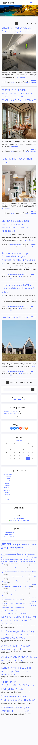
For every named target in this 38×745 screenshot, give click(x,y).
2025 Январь (7, 494)
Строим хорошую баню (8, 591)
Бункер (30, 552)
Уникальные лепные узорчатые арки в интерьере (18, 698)
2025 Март (6, 499)
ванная (7, 556)
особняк (17, 552)
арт (14, 563)
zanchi (12, 82)
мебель (18, 554)
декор (2, 559)
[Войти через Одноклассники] (26, 428)
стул (2, 563)
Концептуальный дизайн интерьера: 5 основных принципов (16, 671)
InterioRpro (8, 2)
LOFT (25, 563)
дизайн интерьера (30, 561)
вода (27, 552)
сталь (14, 556)
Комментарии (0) (31, 82)
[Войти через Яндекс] (20, 428)
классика (29, 550)
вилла (34, 558)
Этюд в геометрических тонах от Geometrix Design (19, 658)
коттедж (12, 552)
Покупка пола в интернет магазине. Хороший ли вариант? (18, 577)
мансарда (26, 556)
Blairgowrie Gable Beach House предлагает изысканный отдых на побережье (15, 225)
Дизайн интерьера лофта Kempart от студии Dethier (17, 29)
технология (18, 558)
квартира (25, 544)
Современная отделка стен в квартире (13, 607)
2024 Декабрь (7, 492)
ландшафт (34, 544)
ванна (11, 559)
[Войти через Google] (23, 428)
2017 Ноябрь (7, 478)
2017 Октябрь (7, 476)
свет (15, 550)
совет (23, 558)
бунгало (11, 556)
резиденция (22, 559)
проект (26, 558)
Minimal (6, 563)
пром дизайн (10, 561)
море (22, 563)
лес (11, 554)
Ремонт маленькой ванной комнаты (12, 599)
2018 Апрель (7, 485)
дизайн (6, 544)
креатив (27, 548)
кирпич (27, 559)
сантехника (7, 559)
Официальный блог (9, 532)
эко (5, 552)
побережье (29, 563)
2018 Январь (7, 483)
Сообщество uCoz (9, 534)
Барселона (22, 561)
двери (13, 558)
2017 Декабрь (7, 481)
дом (3, 547)
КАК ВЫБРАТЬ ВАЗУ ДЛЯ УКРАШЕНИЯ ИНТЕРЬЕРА (15, 709)
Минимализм (5, 558)
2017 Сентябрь (8, 474)
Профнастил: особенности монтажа (12, 595)
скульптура (17, 563)
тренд (29, 544)
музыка (30, 558)
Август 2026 (19, 440)
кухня (17, 556)
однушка (10, 563)
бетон (7, 550)
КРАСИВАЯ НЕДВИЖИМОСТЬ (11, 413)
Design (16, 561)
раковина (34, 563)
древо (8, 554)
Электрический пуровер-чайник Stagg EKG (16, 647)
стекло (3, 550)
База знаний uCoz (9, 536)
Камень (11, 550)
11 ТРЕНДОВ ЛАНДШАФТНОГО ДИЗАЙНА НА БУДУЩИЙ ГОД (18, 603)
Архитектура (12, 547)
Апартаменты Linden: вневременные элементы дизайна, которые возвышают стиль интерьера (19, 94)
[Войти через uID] (11, 428)
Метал (31, 548)
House (22, 547)
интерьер (17, 544)
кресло (22, 554)
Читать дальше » (21, 77)
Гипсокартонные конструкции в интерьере (14, 567)
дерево (33, 550)
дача (7, 552)
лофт (2, 552)
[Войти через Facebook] (17, 428)
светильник (20, 550)
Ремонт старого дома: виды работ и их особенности (16, 586)
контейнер (4, 554)
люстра (24, 550)
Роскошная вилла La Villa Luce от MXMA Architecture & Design (18, 288)
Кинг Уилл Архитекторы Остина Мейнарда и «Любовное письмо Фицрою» (19, 256)
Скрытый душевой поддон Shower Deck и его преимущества (19, 571)
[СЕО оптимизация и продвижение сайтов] (19, 520)
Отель (13, 554)
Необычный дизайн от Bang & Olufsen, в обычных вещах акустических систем (18, 634)
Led (23, 556)
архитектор (22, 552)
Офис (10, 558)
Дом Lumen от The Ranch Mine (19, 317)
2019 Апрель (7, 490)
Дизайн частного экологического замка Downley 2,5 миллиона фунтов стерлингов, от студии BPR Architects (19, 616)
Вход (23, 399)
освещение (4, 561)
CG (19, 561)
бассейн (31, 559)
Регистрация (17, 399)
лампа (20, 556)
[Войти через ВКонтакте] (14, 428)
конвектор (16, 559)
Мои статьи (33, 565)
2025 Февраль (7, 497)
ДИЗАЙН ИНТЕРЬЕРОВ (10, 416)
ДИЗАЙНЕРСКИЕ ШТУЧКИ (10, 411)
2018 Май (6, 488)
